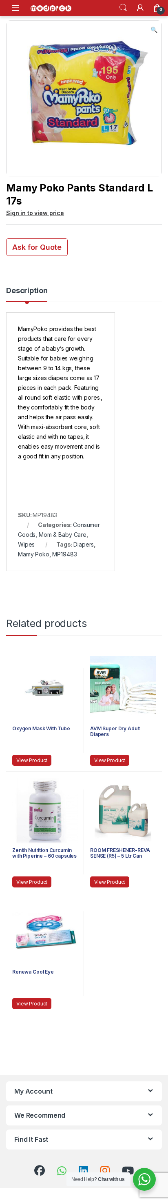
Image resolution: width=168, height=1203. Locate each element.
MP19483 (64, 554)
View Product (31, 760)
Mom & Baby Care (62, 534)
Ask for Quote (37, 247)
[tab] (26, 294)
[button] (153, 30)
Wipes (26, 544)
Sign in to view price (35, 212)
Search (123, 7)
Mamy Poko (33, 554)
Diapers (83, 544)
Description (26, 291)
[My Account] (140, 8)
